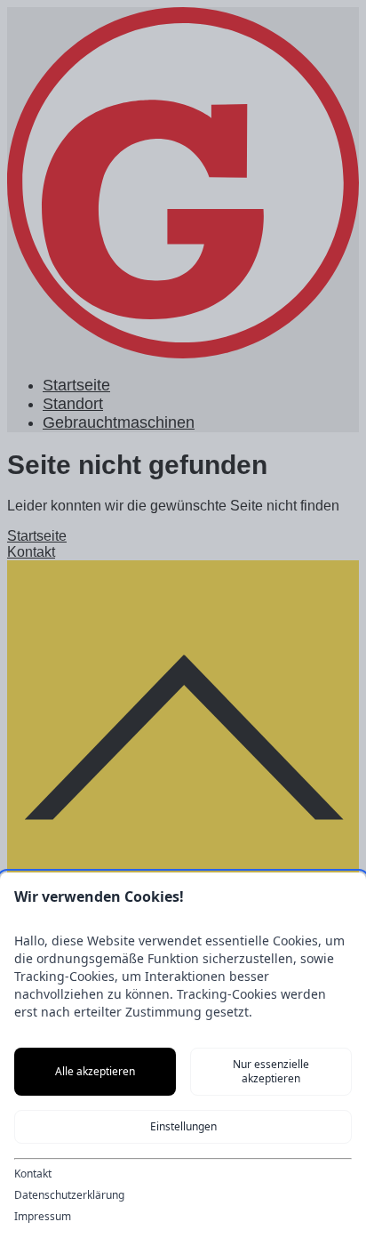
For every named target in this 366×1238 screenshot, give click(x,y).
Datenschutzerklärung (69, 1195)
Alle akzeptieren (95, 1071)
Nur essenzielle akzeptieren (271, 1071)
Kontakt (33, 1174)
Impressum (42, 1217)
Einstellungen (183, 1126)
